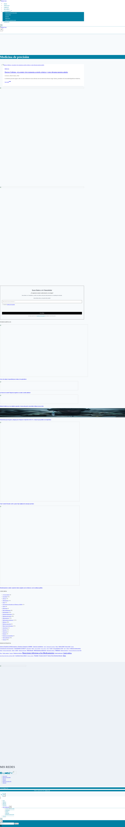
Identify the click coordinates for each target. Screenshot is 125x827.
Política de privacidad (6, 777)
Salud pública (67, 653)
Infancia (1, 650)
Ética (64, 655)
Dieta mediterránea (6, 610)
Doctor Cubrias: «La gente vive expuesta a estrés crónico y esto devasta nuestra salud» (36, 72)
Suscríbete (42, 313)
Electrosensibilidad (37, 648)
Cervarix (72, 646)
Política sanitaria (6, 653)
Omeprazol (5, 631)
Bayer (57, 646)
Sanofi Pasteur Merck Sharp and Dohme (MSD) (7, 655)
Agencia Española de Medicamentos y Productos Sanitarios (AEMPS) (16, 646)
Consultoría (8, 14)
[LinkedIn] (8, 773)
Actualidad (5, 596)
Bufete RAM (62, 646)
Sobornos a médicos (30, 655)
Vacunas (4, 639)
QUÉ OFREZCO (6, 807)
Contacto (6, 22)
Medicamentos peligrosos (8, 620)
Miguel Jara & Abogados (8, 625)
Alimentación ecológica (50, 646)
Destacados (5, 608)
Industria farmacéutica (7, 614)
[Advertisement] (62, 44)
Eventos (7, 16)
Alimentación (5, 600)
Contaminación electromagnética (7, 648)
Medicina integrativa (7, 624)
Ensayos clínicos (43, 648)
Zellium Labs (47, 790)
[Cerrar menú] (0, 798)
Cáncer (4, 606)
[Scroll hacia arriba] (1, 795)
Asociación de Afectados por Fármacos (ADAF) (12, 604)
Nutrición (5, 629)
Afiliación (4, 782)
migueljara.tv (5, 627)
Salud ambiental (6, 637)
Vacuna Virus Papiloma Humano (54, 655)
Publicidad (7, 18)
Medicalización (6, 618)
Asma (4, 602)
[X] (3, 773)
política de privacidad (11, 304)
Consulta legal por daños (9, 808)
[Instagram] (4, 773)
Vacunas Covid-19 (43, 655)
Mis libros (6, 9)
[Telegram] (12, 773)
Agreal (45, 646)
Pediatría (4, 633)
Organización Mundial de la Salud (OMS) (75, 650)
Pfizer (1, 653)
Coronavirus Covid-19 (20, 648)
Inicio (5, 3)
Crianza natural (28, 648)
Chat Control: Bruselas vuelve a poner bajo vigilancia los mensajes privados (17, 503)
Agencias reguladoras (38, 646)
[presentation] (43, 65)
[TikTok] (10, 773)
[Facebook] (1, 773)
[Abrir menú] (1, 29)
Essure (48, 648)
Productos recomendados (8, 635)
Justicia (13, 650)
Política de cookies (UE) (7, 781)
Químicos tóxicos (17, 653)
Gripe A (68, 648)
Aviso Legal (5, 776)
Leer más (8, 82)
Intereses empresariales (7, 650)
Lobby (16, 650)
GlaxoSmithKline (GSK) (58, 648)
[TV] (14, 773)
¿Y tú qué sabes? (6, 594)
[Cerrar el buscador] (1, 821)
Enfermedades (5, 612)
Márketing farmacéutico (64, 650)
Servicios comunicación (10, 20)
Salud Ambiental (59, 653)
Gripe (65, 648)
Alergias (4, 598)
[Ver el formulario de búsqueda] (1, 25)
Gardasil (51, 648)
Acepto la (9, 304)
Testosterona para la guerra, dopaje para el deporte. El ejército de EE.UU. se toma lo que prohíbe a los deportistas (25, 419)
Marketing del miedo (7, 616)
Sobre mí (6, 7)
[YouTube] (6, 773)
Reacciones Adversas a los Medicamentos (38, 653)
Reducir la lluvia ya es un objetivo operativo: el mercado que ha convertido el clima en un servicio (21, 406)
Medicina (7, 68)
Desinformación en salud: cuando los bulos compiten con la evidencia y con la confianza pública (21, 587)
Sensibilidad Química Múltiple (21, 655)
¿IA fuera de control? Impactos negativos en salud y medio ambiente (15, 392)
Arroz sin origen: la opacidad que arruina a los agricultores (13, 379)
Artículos (6, 5)
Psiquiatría (11, 653)
